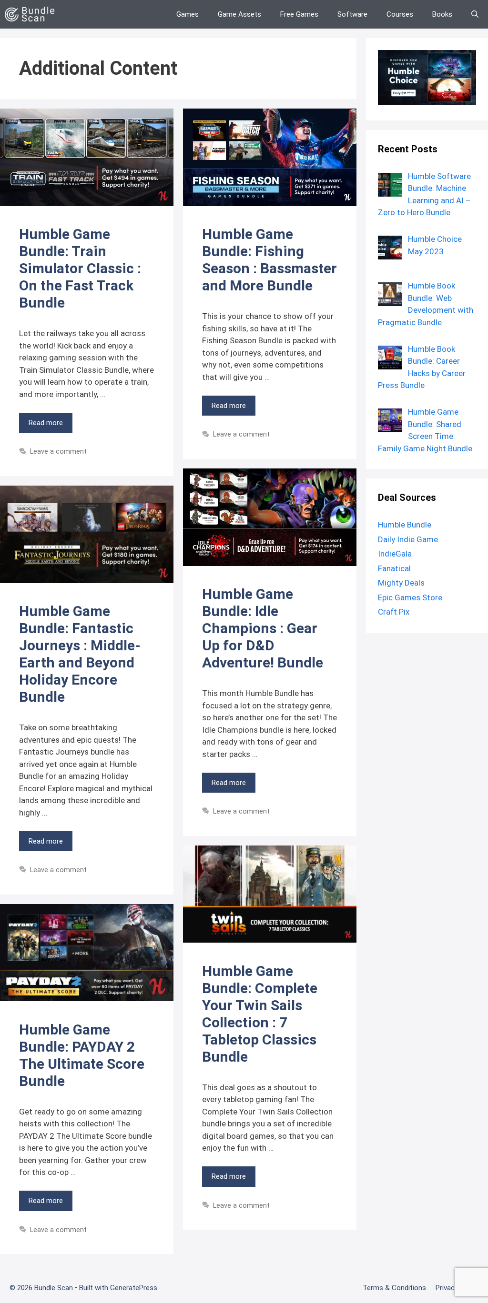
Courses (399, 14)
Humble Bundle (404, 524)
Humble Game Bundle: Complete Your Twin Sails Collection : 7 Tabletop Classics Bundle (259, 1014)
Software (352, 14)
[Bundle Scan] (32, 14)
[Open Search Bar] (475, 14)
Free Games (299, 14)
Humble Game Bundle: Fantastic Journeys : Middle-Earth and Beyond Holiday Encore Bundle (80, 654)
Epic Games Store (410, 597)
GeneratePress (133, 1287)
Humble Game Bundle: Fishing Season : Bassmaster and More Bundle (269, 260)
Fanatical (394, 568)
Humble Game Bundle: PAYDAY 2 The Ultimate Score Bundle (81, 1055)
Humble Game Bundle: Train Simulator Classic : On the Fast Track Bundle (80, 268)
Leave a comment (58, 452)
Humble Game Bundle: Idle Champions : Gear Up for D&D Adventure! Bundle (262, 628)
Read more (46, 422)
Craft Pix (393, 612)
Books (442, 14)
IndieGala (395, 553)
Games (187, 14)
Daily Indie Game (408, 539)
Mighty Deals (401, 582)
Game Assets (239, 14)
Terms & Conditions (394, 1287)
